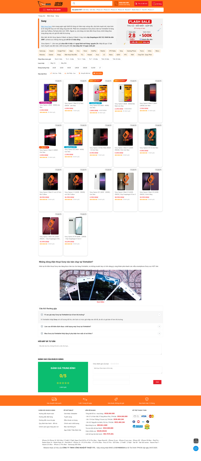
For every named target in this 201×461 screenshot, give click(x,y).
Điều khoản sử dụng (70, 420)
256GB (85, 68)
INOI (132, 54)
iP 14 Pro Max (97, 442)
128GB (77, 68)
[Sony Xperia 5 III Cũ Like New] (150, 135)
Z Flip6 (71, 440)
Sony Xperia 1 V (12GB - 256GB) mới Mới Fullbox (75, 193)
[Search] (74, 3)
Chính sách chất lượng (71, 423)
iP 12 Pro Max (92, 440)
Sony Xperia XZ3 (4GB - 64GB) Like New (99, 106)
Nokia (111, 54)
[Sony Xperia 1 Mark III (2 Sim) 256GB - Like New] (75, 90)
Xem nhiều (99, 73)
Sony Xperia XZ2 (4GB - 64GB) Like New (74, 150)
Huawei (90, 54)
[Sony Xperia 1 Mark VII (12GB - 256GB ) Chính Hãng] (150, 179)
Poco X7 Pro (107, 442)
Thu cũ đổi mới (142, 3)
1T (100, 68)
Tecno (142, 51)
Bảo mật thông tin (70, 427)
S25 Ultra (92, 10)
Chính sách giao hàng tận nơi (49, 427)
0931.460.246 (119, 422)
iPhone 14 (114, 10)
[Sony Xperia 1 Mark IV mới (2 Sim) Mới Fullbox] (50, 179)
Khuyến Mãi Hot (85, 73)
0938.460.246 (118, 419)
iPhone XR (136, 440)
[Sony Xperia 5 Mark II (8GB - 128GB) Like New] (150, 91)
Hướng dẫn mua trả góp (47, 420)
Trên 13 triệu (105, 59)
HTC (125, 54)
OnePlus (93, 51)
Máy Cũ (53, 63)
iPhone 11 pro (113, 440)
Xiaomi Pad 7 (154, 442)
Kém (111, 364)
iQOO (118, 54)
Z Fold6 (66, 440)
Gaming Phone (131, 51)
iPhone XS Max (146, 440)
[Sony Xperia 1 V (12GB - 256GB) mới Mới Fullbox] (75, 179)
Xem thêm (100, 302)
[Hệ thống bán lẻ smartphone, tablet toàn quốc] (45, 4)
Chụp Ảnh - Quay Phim (145, 54)
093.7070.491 (108, 434)
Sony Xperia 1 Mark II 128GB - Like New (49, 151)
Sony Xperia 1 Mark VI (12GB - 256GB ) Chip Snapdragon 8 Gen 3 (125, 193)
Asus (97, 54)
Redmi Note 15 (58, 442)
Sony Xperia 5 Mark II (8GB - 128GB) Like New (148, 104)
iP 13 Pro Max (86, 442)
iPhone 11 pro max (125, 440)
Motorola (42, 54)
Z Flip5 (129, 442)
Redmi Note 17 (136, 10)
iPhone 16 (99, 10)
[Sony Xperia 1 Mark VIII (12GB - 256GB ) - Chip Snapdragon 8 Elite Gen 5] (50, 224)
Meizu (157, 51)
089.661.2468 (102, 425)
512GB (93, 68)
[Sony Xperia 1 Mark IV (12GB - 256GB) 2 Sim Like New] (125, 135)
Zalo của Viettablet (143, 421)
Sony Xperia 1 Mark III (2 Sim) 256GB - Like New (74, 104)
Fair (113, 364)
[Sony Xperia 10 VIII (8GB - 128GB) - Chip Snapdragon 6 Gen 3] (76, 224)
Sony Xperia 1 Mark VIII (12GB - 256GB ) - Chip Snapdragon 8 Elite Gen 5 (50, 238)
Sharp (59, 54)
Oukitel (51, 54)
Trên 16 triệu (116, 59)
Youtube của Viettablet (139, 421)
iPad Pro (156, 440)
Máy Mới (64, 63)
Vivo (78, 51)
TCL (82, 54)
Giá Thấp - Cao (71, 73)
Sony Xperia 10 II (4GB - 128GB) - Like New (100, 193)
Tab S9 (135, 442)
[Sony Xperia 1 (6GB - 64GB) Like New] (50, 90)
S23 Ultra (116, 442)
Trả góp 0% (58, 81)
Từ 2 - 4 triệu (70, 59)
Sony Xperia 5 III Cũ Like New (149, 148)
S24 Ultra (60, 440)
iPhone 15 (107, 10)
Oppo (71, 51)
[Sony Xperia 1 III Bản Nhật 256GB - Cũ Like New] (101, 135)
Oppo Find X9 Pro (81, 440)
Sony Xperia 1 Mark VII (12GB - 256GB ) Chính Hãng (149, 193)
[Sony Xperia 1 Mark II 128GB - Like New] (50, 135)
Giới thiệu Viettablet (70, 413)
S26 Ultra (86, 10)
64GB (69, 68)
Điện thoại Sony (46, 26)
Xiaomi (51, 51)
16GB (54, 68)
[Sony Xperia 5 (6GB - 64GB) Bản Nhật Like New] (125, 92)
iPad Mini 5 (68, 442)
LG (104, 54)
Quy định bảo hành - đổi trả (48, 423)
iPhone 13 (76, 442)
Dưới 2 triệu (58, 59)
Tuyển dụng (68, 417)
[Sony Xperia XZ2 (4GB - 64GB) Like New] (75, 135)
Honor (85, 51)
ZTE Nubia (112, 51)
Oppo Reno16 (102, 440)
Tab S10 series (144, 442)
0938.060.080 (124, 3)
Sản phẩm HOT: (77, 10)
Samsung (42, 51)
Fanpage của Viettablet (134, 421)
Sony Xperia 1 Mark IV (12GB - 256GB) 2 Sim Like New (124, 149)
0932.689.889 (108, 428)
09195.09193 (102, 431)
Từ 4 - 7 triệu (81, 59)
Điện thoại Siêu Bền (71, 54)
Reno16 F (128, 10)
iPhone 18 (121, 10)
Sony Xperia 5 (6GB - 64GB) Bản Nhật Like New (125, 105)
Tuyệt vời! (118, 364)
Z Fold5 (123, 442)
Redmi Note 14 (47, 442)
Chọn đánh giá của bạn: (101, 364)
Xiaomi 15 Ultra (47, 444)
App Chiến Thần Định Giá (72, 430)
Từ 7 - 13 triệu (93, 59)
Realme (102, 51)
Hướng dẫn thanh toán (46, 413)
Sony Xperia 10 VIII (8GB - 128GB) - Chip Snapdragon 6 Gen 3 (75, 238)
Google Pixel (61, 51)
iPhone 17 (151, 10)
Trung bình (114, 364)
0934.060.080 (122, 416)
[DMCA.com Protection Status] (146, 426)
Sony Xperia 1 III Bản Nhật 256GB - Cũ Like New (100, 149)
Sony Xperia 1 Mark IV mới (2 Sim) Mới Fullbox (50, 193)
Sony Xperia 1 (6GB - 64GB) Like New (50, 106)
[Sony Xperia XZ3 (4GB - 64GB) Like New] (100, 91)
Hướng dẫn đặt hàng (46, 417)
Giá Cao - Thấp (57, 73)
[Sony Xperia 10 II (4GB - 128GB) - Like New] (101, 180)
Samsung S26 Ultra (74, 444)
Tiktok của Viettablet (148, 421)
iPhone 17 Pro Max (60, 444)
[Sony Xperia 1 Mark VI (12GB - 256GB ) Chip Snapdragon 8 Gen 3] (125, 179)
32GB (61, 68)
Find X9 (144, 10)
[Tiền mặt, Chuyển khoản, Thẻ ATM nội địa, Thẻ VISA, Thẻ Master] (143, 416)
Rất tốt (116, 364)
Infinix (149, 51)
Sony (121, 51)
